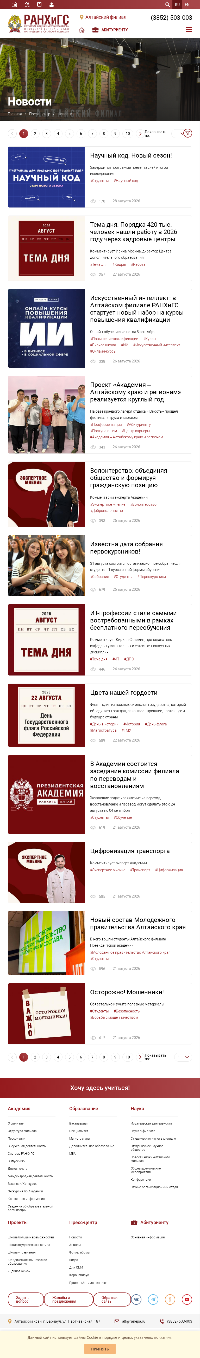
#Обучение (123, 817)
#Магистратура (103, 730)
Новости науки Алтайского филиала (150, 1159)
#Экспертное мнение (107, 504)
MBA (72, 1153)
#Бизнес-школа (103, 345)
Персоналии (17, 1138)
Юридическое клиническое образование (27, 1261)
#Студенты (99, 181)
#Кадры (119, 264)
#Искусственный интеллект (156, 345)
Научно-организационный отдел (154, 1187)
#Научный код (126, 181)
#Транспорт (140, 870)
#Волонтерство (143, 504)
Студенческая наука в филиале (153, 1138)
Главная (15, 114)
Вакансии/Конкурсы (22, 1184)
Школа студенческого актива (29, 1245)
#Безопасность (127, 1011)
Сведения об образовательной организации (30, 1208)
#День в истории (104, 724)
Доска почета (17, 1169)
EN (187, 5)
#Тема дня (99, 264)
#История (131, 724)
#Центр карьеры (136, 431)
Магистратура (79, 1138)
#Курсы (149, 339)
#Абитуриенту (139, 424)
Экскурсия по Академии (25, 1191)
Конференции (141, 1179)
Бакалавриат (78, 1123)
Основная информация (148, 1237)
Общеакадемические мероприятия (146, 1170)
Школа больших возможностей (31, 1237)
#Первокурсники (152, 577)
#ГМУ (126, 730)
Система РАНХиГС (21, 1153)
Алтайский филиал (105, 17)
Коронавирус (79, 1275)
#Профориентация (106, 424)
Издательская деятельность (151, 1123)
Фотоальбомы (79, 1252)
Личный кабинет (51, 4)
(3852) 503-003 (171, 18)
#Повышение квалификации (114, 339)
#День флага (156, 724)
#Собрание (99, 577)
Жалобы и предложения (64, 1299)
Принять (100, 1349)
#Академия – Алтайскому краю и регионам (126, 437)
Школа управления (22, 1252)
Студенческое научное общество (147, 1148)
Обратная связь (110, 1299)
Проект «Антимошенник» (88, 1283)
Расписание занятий (14, 4)
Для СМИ (76, 1267)
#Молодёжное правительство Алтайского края (130, 952)
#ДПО (129, 659)
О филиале (15, 1123)
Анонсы (75, 1245)
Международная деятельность (30, 1176)
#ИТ (116, 659)
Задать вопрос (22, 1299)
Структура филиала (22, 1131)
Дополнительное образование (91, 1146)
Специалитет (78, 1131)
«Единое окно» (19, 1271)
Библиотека (27, 4)
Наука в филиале (143, 1131)
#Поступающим (103, 431)
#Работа (138, 264)
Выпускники (17, 1161)
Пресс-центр (39, 114)
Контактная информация (26, 1199)
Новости (75, 1237)
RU (177, 5)
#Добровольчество (106, 510)
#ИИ (124, 345)
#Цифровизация (169, 870)
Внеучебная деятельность (27, 1146)
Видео (73, 1260)
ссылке (165, 1337)
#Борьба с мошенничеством (114, 1017)
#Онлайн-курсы (103, 351)
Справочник (39, 4)
